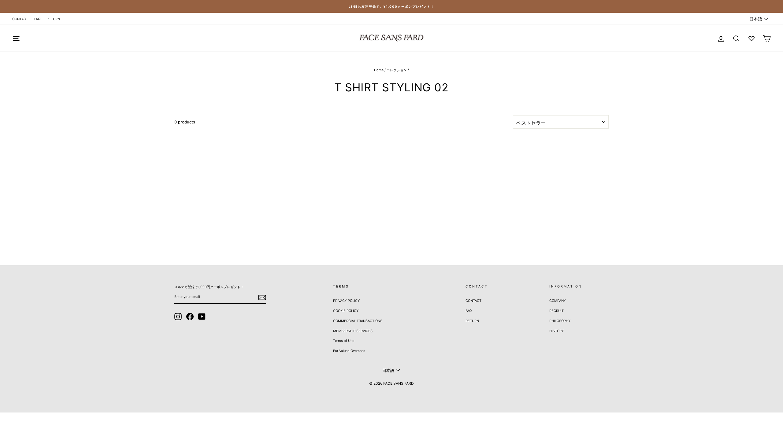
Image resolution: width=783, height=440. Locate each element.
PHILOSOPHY (559, 321)
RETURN (53, 19)
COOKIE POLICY (345, 311)
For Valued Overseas (349, 351)
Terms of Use (343, 341)
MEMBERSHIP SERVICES (353, 331)
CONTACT (20, 19)
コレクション (397, 70)
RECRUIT (556, 311)
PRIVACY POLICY (346, 301)
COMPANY (557, 301)
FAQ (37, 19)
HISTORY (556, 331)
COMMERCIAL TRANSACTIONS (357, 321)
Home (379, 70)
